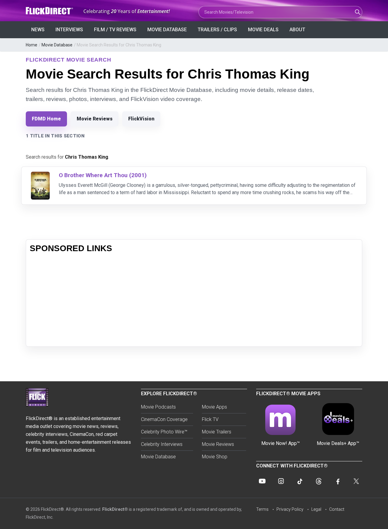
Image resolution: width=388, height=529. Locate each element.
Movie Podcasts (158, 407)
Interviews (69, 29)
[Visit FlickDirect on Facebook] (337, 481)
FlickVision (141, 119)
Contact (336, 509)
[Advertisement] (194, 300)
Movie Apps (214, 407)
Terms (262, 509)
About (297, 29)
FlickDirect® (115, 509)
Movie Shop (214, 457)
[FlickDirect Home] (50, 11)
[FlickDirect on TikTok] (300, 481)
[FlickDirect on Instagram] (281, 481)
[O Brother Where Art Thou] (40, 175)
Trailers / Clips (217, 29)
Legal (316, 509)
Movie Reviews (94, 119)
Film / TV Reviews (115, 29)
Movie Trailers (216, 432)
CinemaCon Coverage (164, 419)
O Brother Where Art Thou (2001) (103, 175)
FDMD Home (46, 119)
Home (31, 44)
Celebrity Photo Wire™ (164, 432)
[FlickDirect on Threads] (319, 481)
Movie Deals (263, 29)
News (38, 29)
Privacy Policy (289, 509)
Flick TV (210, 419)
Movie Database (167, 29)
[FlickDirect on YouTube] (262, 481)
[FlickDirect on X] (356, 481)
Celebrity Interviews (161, 444)
